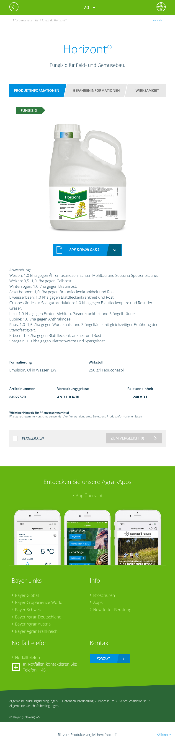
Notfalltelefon (27, 657)
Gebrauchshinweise (133, 701)
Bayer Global (27, 595)
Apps (98, 602)
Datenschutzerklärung (77, 701)
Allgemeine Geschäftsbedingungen (34, 706)
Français (157, 20)
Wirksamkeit (147, 90)
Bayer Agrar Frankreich (36, 631)
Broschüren (104, 595)
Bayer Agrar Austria (33, 624)
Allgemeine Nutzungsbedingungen (33, 701)
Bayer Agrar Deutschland (38, 617)
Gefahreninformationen (96, 90)
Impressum (106, 701)
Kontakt (103, 658)
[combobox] (87, 250)
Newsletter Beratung (112, 609)
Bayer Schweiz (28, 609)
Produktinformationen (36, 90)
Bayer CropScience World (38, 602)
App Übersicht (89, 495)
